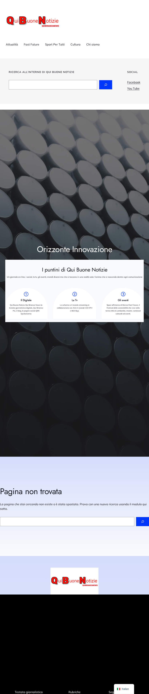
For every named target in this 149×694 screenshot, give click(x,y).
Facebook (133, 82)
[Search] (105, 84)
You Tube (133, 88)
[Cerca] (142, 521)
